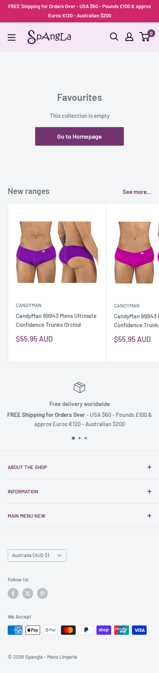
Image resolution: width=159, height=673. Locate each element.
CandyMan (29, 305)
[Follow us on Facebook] (13, 593)
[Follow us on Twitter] (27, 593)
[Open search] (114, 36)
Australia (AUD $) (30, 555)
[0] (145, 36)
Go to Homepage (79, 136)
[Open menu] (11, 37)
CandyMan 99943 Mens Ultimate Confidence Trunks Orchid (56, 320)
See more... (137, 191)
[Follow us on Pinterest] (42, 593)
